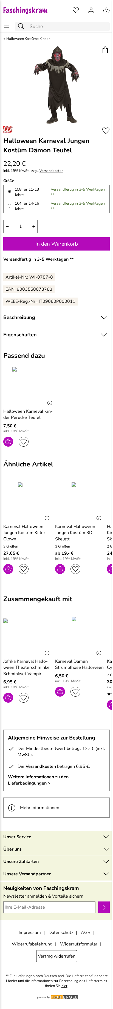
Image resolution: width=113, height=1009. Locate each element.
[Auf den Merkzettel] (106, 131)
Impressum (30, 933)
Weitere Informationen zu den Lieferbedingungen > (38, 780)
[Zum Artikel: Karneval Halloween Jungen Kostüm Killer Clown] (27, 500)
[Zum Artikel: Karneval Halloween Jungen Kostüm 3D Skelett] (79, 500)
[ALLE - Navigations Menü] (6, 26)
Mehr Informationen (39, 808)
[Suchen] (22, 26)
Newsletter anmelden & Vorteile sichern (43, 896)
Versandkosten (51, 171)
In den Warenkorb (56, 244)
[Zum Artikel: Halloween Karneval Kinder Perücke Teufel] (29, 385)
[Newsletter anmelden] (104, 907)
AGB (86, 933)
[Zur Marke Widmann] (8, 129)
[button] (105, 50)
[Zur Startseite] (28, 10)
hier (64, 986)
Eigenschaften (20, 334)
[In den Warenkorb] (8, 442)
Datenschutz (61, 933)
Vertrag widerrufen (56, 956)
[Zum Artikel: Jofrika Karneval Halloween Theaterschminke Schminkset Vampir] (27, 635)
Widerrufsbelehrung (32, 944)
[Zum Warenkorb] (106, 10)
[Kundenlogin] (91, 10)
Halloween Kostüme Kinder (28, 39)
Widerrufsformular (78, 944)
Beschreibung (19, 317)
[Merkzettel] (75, 10)
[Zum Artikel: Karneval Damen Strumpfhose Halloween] (79, 635)
